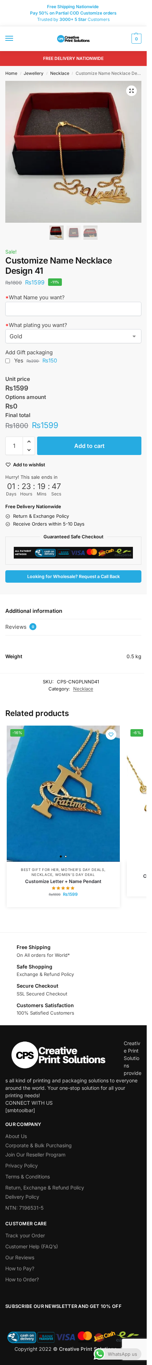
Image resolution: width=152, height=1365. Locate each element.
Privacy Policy (21, 1166)
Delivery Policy (22, 1197)
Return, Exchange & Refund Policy (44, 1187)
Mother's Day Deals (82, 869)
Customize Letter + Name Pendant (63, 881)
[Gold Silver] (73, 336)
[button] (135, 39)
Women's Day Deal (75, 874)
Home (11, 73)
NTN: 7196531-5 (24, 1208)
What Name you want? (35, 297)
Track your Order (25, 1235)
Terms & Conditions (27, 1176)
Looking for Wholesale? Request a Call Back (73, 576)
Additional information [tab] (33, 610)
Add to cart (89, 445)
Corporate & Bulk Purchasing (38, 1145)
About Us (16, 1136)
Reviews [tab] (19, 626)
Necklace (59, 73)
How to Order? (22, 1279)
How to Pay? (19, 1268)
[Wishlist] (111, 734)
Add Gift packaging (29, 352)
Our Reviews (19, 1257)
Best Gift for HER (40, 869)
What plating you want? (36, 325)
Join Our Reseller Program (35, 1155)
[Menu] (16, 38)
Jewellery (33, 73)
